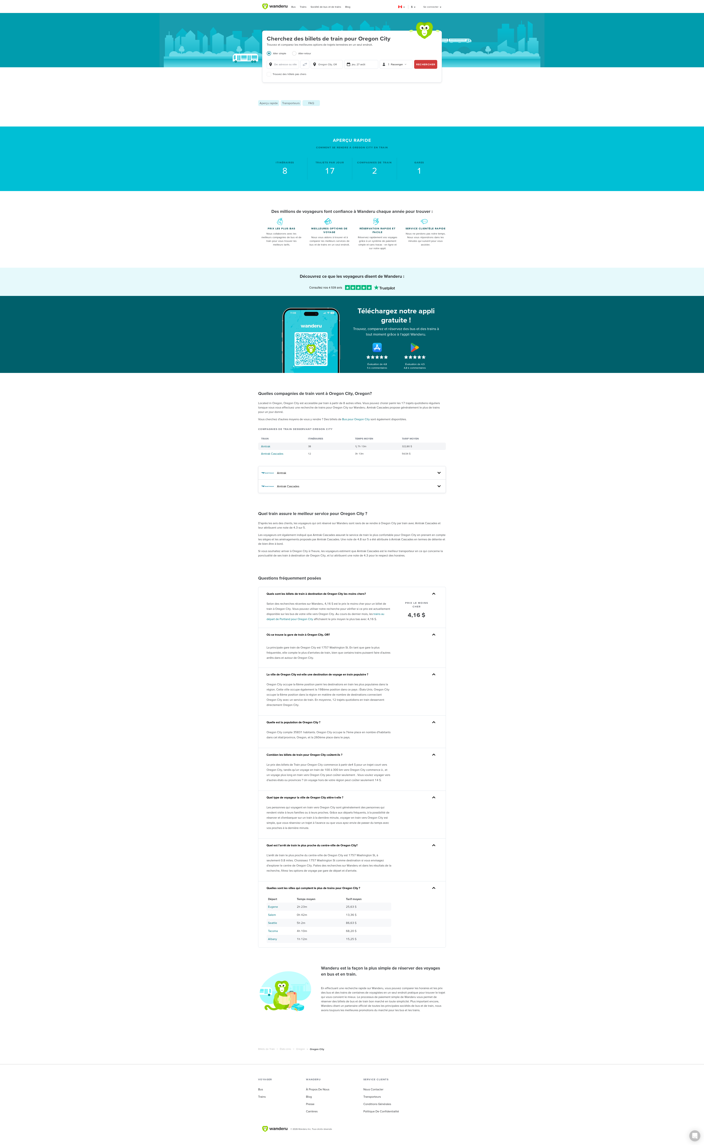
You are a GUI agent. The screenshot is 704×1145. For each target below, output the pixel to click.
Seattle (272, 922)
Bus (293, 6)
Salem (272, 914)
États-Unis (285, 1048)
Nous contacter (373, 1089)
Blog (347, 6)
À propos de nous (317, 1089)
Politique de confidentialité (381, 1111)
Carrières (312, 1111)
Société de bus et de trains (326, 6)
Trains (303, 6)
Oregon (300, 1048)
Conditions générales (377, 1104)
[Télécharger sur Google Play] (415, 347)
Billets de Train (266, 1048)
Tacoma (273, 931)
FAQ (311, 103)
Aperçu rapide (269, 103)
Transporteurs (291, 103)
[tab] (279, 55)
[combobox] (283, 64)
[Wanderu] (274, 6)
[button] (401, 7)
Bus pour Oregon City (356, 419)
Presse (310, 1104)
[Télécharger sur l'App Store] (377, 347)
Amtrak (265, 446)
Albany (272, 939)
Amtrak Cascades (272, 453)
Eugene (273, 906)
